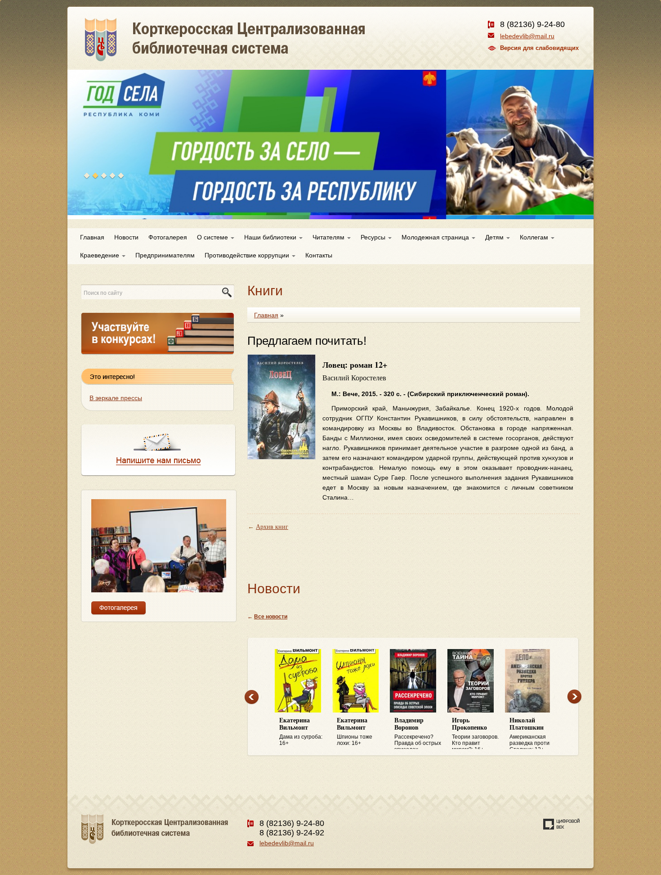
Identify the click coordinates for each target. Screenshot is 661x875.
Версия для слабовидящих (539, 48)
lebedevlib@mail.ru (527, 36)
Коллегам (535, 237)
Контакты (318, 255)
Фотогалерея (167, 237)
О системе (213, 237)
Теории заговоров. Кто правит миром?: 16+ (475, 733)
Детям (495, 237)
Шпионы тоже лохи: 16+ (354, 731)
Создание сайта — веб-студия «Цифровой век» (561, 824)
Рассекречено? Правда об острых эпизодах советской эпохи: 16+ (417, 733)
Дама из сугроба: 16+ (300, 731)
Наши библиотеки (271, 237)
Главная (92, 237)
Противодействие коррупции (248, 255)
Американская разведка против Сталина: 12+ (530, 733)
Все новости (270, 616)
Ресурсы (374, 237)
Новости (126, 237)
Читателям (329, 237)
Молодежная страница (436, 237)
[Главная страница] (257, 49)
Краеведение (100, 255)
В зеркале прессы (115, 397)
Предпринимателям (165, 255)
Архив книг (272, 526)
